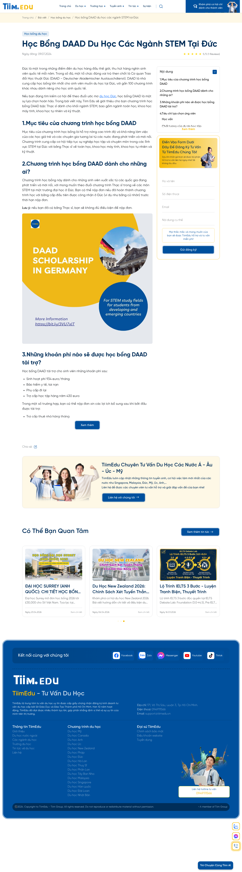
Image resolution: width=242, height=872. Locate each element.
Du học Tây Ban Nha (81, 773)
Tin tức (132, 6)
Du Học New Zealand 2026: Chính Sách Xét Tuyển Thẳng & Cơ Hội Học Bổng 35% (120, 589)
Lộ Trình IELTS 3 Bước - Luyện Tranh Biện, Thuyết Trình (188, 589)
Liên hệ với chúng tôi (122, 497)
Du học (79, 6)
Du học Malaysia (78, 778)
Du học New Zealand (81, 748)
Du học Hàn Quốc (79, 786)
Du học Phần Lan (79, 769)
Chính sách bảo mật (150, 731)
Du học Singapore (79, 782)
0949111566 (159, 709)
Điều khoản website (149, 735)
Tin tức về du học (23, 748)
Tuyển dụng (144, 739)
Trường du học (21, 744)
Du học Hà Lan (77, 761)
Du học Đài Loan (78, 790)
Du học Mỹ (74, 731)
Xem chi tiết (76, 612)
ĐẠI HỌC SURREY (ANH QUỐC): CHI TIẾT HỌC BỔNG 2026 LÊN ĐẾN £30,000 (53, 589)
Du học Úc (74, 744)
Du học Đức (75, 756)
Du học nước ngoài (24, 735)
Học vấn (167, 119)
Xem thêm (87, 425)
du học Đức (107, 96)
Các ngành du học (24, 739)
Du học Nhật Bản (79, 795)
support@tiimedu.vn (158, 713)
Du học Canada (78, 735)
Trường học (96, 6)
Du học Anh (75, 739)
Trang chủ (65, 6)
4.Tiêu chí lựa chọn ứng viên (178, 113)
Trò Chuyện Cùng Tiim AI (215, 865)
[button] (118, 621)
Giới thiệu (18, 731)
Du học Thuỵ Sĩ (77, 765)
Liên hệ (16, 752)
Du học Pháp (76, 752)
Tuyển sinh (116, 6)
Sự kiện (147, 6)
